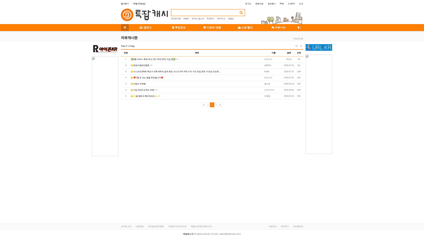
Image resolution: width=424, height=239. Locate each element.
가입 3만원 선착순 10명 (143, 90)
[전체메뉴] (125, 27)
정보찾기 (272, 3)
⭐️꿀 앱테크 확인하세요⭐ (145, 96)
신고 (301, 3)
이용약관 (140, 226)
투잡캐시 (210, 18)
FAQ (282, 3)
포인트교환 (176, 18)
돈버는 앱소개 (198, 18)
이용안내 (273, 226)
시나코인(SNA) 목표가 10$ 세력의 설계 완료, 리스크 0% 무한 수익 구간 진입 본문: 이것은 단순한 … (177, 71)
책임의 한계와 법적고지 (201, 226)
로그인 (248, 3)
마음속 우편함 (139, 84)
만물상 (231, 18)
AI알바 (186, 18)
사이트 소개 (126, 226)
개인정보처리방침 (156, 226)
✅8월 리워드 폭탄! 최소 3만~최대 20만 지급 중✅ (153, 59)
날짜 (289, 53)
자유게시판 (298, 39)
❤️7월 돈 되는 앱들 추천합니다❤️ (148, 78)
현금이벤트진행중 (141, 65)
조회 (299, 53)
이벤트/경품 (213, 27)
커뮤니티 (280, 27)
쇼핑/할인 (246, 27)
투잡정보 (180, 27)
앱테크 (147, 27)
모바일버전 (298, 226)
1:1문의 (291, 3)
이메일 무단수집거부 (177, 226)
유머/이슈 (221, 18)
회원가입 (259, 3)
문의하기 (285, 226)
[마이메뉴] (299, 27)
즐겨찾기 (125, 3)
